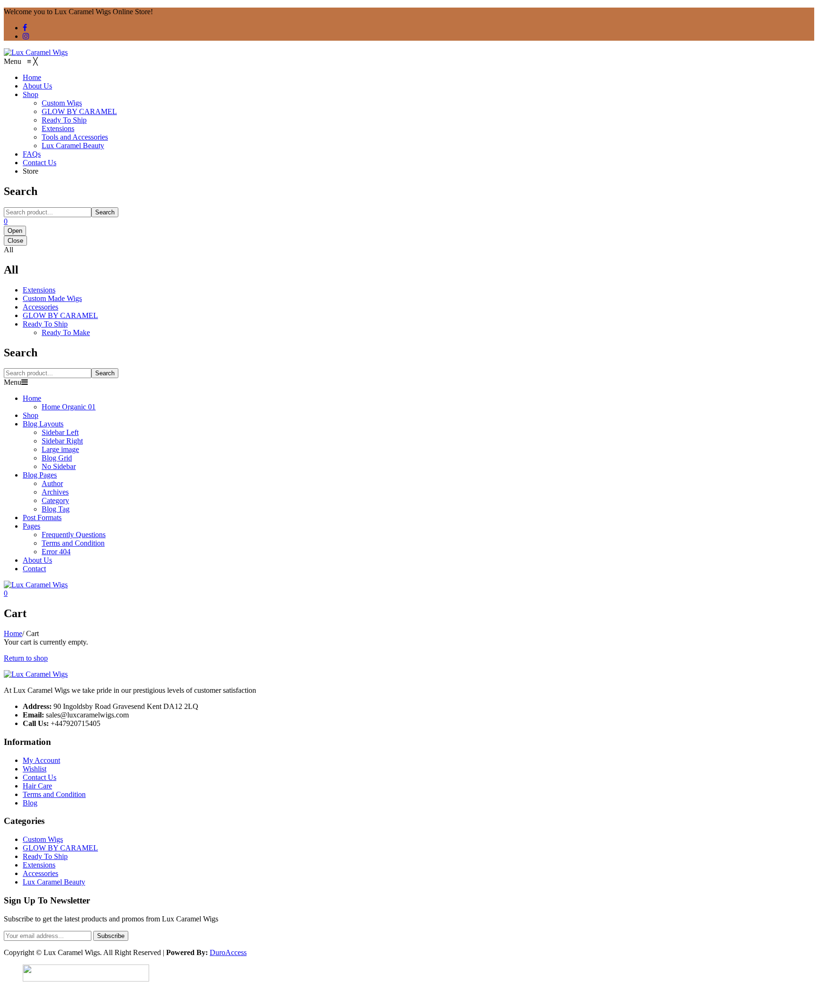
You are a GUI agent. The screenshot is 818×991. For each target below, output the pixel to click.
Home (32, 398)
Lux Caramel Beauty (54, 882)
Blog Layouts (43, 424)
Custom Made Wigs (52, 298)
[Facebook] (25, 28)
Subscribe (110, 935)
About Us (37, 560)
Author (52, 483)
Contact (34, 569)
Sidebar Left (60, 432)
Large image (60, 449)
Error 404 (56, 552)
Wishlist (34, 769)
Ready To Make (66, 332)
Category (55, 500)
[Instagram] (26, 36)
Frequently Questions (74, 535)
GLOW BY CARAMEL (60, 315)
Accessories (40, 307)
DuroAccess (228, 952)
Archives (55, 492)
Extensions (39, 290)
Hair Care (37, 786)
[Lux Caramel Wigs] (36, 52)
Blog (30, 803)
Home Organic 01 (69, 407)
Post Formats (42, 517)
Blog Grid (57, 458)
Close (15, 240)
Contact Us (39, 777)
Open (15, 230)
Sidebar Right (62, 441)
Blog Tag (56, 509)
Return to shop (26, 658)
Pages (31, 526)
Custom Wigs (43, 839)
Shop (30, 415)
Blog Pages (40, 475)
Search (105, 212)
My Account (41, 760)
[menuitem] (32, 77)
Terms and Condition (73, 543)
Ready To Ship (45, 324)
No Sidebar (59, 466)
